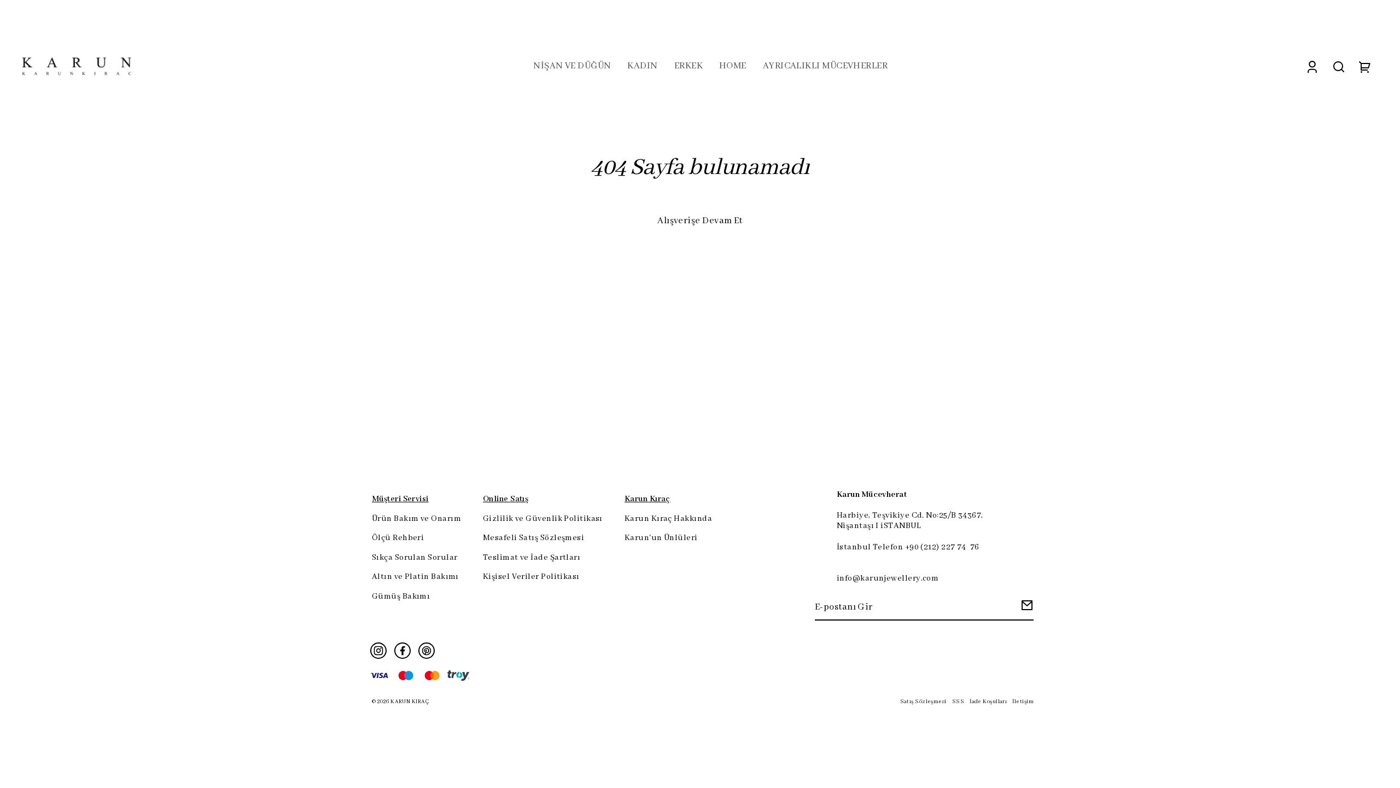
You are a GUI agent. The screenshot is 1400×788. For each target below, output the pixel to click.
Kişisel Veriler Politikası (531, 577)
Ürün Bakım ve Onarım (416, 519)
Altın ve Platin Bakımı (415, 577)
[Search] (1339, 66)
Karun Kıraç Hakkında (668, 519)
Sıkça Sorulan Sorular (414, 558)
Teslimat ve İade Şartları (531, 558)
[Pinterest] (426, 650)
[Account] (1312, 66)
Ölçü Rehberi (398, 538)
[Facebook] (402, 650)
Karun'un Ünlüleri (661, 538)
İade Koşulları (988, 701)
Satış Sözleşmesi (923, 701)
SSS (958, 701)
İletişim (1023, 701)
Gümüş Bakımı (401, 596)
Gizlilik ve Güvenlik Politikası (543, 519)
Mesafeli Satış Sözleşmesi (533, 538)
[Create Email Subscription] (1025, 608)
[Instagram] (378, 650)
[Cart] (1365, 66)
